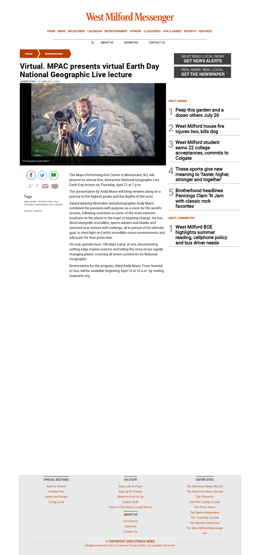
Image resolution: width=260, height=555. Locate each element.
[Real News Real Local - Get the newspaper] (204, 73)
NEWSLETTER (209, 4)
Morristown (28, 81)
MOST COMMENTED (181, 218)
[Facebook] (31, 175)
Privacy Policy (138, 545)
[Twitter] (42, 175)
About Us (107, 42)
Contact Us (157, 42)
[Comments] (53, 175)
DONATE (231, 4)
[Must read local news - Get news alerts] (204, 60)
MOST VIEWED (177, 101)
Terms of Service (118, 545)
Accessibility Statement (161, 545)
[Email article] (44, 189)
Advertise (131, 42)
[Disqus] (93, 327)
